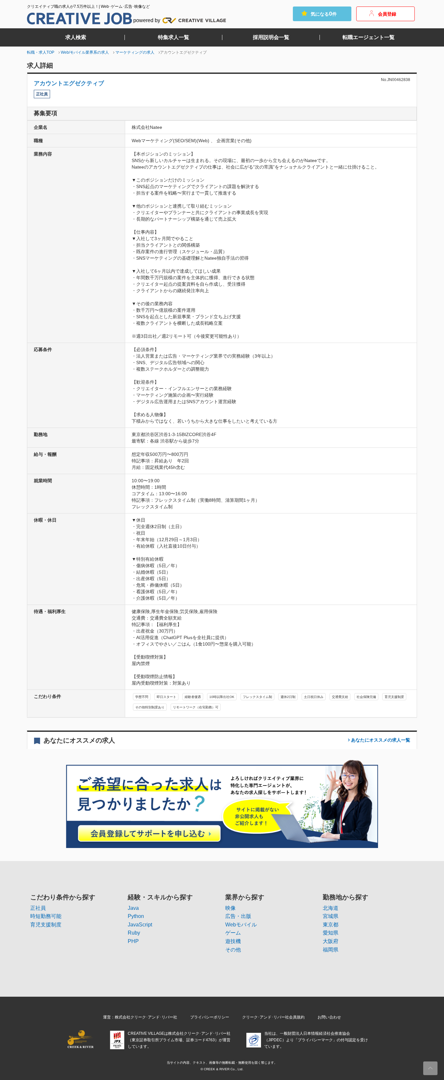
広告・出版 (238, 916)
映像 (230, 908)
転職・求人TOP (40, 52)
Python (136, 916)
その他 (233, 949)
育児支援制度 (45, 924)
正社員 (38, 908)
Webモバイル (241, 924)
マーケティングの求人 (134, 52)
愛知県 (330, 933)
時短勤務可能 (45, 916)
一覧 (380, 740)
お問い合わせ (329, 1017)
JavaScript (140, 924)
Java (133, 908)
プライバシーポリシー (209, 1017)
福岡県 (330, 949)
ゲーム (233, 933)
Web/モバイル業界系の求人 (85, 52)
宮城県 (330, 916)
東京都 (330, 924)
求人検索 (75, 37)
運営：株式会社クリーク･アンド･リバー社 (140, 1017)
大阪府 (330, 941)
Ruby (134, 933)
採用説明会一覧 (271, 37)
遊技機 (233, 941)
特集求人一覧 (173, 37)
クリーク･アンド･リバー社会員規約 (273, 1017)
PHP (133, 941)
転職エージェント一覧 (369, 37)
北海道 (330, 908)
